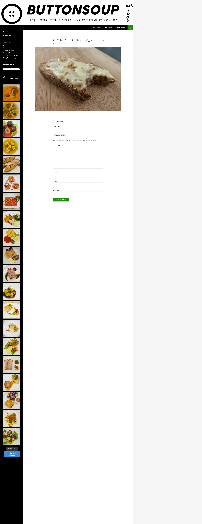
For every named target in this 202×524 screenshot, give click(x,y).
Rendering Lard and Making (88, 44)
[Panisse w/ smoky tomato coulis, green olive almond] (11, 237)
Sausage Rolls (7, 53)
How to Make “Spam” (9, 50)
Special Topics (120, 27)
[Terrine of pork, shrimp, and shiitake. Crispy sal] (11, 382)
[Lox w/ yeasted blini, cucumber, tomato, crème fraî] (11, 183)
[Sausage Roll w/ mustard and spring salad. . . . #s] (11, 400)
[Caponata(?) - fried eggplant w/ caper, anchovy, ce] (11, 128)
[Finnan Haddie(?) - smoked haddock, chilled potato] (11, 328)
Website (56, 190)
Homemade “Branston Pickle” (11, 55)
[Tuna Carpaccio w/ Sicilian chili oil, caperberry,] (11, 201)
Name (55, 172)
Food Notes (96, 27)
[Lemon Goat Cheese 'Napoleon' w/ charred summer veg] (11, 310)
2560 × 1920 (68, 44)
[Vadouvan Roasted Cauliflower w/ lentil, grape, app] (11, 291)
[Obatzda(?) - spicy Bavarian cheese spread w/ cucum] (11, 164)
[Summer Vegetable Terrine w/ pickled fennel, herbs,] (11, 418)
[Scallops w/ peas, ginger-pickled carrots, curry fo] (11, 346)
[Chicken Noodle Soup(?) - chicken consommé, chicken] (11, 146)
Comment (57, 145)
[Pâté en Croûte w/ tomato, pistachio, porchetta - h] (11, 364)
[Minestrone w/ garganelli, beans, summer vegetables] (11, 110)
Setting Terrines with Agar (10, 58)
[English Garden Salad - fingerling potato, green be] (11, 436)
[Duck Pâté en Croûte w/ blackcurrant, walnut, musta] (11, 273)
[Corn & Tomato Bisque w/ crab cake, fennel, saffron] (11, 92)
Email (55, 181)
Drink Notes (108, 27)
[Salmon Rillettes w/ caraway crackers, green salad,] (11, 219)
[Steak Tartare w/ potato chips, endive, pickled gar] (11, 255)
